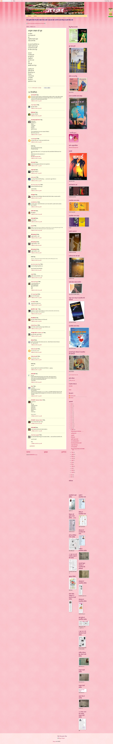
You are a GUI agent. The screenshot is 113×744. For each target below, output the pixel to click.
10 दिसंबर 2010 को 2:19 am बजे (36, 416)
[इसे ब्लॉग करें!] (45, 87)
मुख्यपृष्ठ (46, 452)
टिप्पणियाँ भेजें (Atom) (33, 454)
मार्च (72, 468)
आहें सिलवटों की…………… (76, 433)
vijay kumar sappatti (35, 435)
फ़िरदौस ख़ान (33, 112)
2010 (71, 428)
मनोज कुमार (33, 194)
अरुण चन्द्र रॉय (33, 95)
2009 (71, 474)
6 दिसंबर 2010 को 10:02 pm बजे (36, 214)
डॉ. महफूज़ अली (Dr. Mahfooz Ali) (37, 332)
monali (32, 225)
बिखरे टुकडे (73, 437)
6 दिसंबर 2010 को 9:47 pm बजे (36, 198)
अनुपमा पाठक (33, 169)
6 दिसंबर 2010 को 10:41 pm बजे (36, 221)
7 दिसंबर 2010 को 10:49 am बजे (36, 290)
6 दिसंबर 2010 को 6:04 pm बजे (36, 108)
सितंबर (72, 456)
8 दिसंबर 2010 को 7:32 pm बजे (36, 396)
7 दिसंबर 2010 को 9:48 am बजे (36, 260)
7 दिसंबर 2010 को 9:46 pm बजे (36, 344)
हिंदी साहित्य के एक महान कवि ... (36, 156)
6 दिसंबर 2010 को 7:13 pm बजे (36, 165)
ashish (32, 274)
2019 (71, 410)
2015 (71, 418)
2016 (71, 416)
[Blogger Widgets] (61, 738)
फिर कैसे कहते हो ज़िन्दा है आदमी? (76, 443)
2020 (71, 408)
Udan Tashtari (34, 104)
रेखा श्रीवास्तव (33, 317)
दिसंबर (72, 429)
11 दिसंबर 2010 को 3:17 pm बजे (36, 431)
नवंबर (72, 452)
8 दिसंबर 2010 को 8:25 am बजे (36, 359)
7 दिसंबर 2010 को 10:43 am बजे (36, 277)
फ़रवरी (72, 470)
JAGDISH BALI (34, 202)
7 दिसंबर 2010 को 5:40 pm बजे (36, 313)
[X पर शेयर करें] (47, 87)
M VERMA (33, 301)
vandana (71, 397)
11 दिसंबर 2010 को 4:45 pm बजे (36, 443)
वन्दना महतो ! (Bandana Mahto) (37, 400)
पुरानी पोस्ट (63, 452)
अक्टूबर (72, 454)
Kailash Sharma (34, 325)
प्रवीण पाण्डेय (33, 210)
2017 (71, 414)
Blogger (54, 741)
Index (35, 16)
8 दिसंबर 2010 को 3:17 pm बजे (36, 369)
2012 (71, 424)
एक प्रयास (70, 386)
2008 (71, 476)
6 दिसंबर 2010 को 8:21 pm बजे (36, 180)
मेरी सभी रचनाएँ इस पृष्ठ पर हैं (73, 147)
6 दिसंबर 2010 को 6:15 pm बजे (36, 134)
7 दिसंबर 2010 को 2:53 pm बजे (36, 297)
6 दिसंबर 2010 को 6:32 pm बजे (36, 142)
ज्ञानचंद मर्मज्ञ (33, 373)
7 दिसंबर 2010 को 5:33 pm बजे (36, 305)
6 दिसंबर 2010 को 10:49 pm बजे (36, 230)
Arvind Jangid (34, 138)
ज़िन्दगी (70, 389)
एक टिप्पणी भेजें (32, 446)
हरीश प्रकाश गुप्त (34, 234)
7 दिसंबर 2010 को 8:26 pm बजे (36, 336)
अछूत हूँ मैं (72, 435)
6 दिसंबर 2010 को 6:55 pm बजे (36, 158)
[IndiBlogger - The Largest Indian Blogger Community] (73, 142)
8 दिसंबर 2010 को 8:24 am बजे (36, 352)
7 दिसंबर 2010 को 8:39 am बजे (36, 237)
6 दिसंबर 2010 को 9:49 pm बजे (36, 206)
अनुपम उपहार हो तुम (74, 445)
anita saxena (33, 177)
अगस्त (72, 458)
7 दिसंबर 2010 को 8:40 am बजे (36, 245)
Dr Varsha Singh (34, 294)
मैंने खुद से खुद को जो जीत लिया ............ (77, 431)
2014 (71, 420)
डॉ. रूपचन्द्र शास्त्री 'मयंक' (35, 119)
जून (72, 462)
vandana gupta (72, 395)
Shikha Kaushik (34, 348)
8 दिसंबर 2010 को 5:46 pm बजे (36, 382)
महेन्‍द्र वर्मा (32, 340)
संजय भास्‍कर (33, 162)
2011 (71, 426)
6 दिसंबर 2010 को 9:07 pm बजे (36, 190)
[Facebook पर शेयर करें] (48, 87)
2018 (71, 412)
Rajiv (32, 386)
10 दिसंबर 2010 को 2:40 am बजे (36, 423)
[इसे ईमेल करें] (44, 87)
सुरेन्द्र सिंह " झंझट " (34, 309)
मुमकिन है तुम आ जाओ (74, 439)
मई (72, 464)
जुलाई (72, 460)
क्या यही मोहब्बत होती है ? (75, 441)
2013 (71, 422)
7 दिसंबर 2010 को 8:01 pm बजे (36, 328)
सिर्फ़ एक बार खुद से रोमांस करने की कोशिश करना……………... (77, 449)
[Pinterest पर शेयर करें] (49, 87)
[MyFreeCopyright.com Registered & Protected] (35, 23)
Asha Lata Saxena (34, 281)
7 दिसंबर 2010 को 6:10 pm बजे (36, 321)
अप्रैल (72, 466)
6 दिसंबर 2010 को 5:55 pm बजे (36, 100)
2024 (71, 404)
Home (29, 16)
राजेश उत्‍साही (33, 218)
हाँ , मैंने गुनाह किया (74, 446)
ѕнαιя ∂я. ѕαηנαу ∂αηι (35, 184)
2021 (71, 406)
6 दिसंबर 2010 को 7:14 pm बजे (36, 173)
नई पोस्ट (28, 452)
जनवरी (72, 472)
